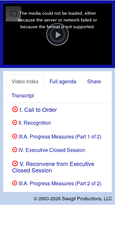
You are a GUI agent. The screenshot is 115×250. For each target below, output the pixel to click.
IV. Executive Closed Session (51, 150)
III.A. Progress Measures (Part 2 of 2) (59, 183)
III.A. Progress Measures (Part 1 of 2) (59, 136)
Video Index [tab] (25, 81)
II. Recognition (34, 122)
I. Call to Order (37, 109)
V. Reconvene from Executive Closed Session (53, 166)
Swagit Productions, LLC (87, 198)
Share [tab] (94, 81)
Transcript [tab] (23, 95)
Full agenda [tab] (63, 81)
